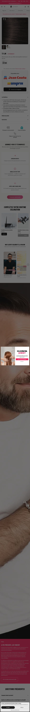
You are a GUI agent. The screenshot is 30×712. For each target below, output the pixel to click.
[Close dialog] (28, 347)
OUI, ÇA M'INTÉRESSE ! (22, 359)
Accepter (8, 707)
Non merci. (22, 361)
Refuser (22, 707)
